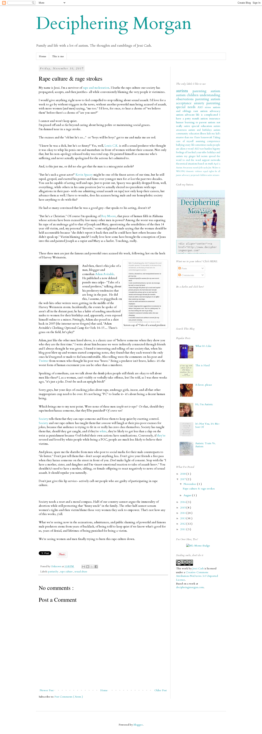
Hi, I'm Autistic (204, 404)
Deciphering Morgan (114, 23)
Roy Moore (108, 216)
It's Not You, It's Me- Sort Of (207, 425)
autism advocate (186, 115)
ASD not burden (203, 148)
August (188, 495)
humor (180, 122)
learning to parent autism (201, 122)
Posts (184, 268)
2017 (183, 479)
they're (161, 436)
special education (202, 126)
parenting (203, 99)
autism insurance (210, 118)
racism (205, 156)
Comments (187, 275)
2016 (183, 502)
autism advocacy (210, 111)
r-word (190, 148)
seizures (216, 175)
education (194, 133)
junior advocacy (183, 175)
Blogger (138, 725)
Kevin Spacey (84, 175)
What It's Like (203, 346)
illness (203, 133)
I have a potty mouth (198, 116)
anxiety (200, 103)
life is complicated (207, 115)
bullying (180, 145)
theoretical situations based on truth (195, 163)
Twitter (44, 361)
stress (209, 107)
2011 (183, 529)
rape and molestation (96, 88)
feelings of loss (184, 152)
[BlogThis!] (88, 567)
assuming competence (208, 141)
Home (42, 56)
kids (209, 133)
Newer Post (47, 690)
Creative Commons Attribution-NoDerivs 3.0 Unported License (197, 576)
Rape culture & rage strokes (199, 488)
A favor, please (203, 385)
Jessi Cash (198, 568)
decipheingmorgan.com (190, 587)
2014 (183, 513)
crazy (188, 145)
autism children (188, 95)
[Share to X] (92, 567)
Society (44, 419)
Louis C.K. (111, 146)
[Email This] (83, 567)
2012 (183, 524)
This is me (58, 56)
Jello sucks (204, 167)
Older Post (160, 690)
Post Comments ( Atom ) (68, 696)
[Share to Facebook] (96, 567)
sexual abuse (80, 571)
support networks (211, 160)
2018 (183, 474)
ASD (201, 107)
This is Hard (202, 365)
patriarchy (53, 571)
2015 (183, 507)
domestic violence (194, 171)
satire (210, 175)
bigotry (216, 148)
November (190, 484)
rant (196, 111)
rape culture (66, 571)
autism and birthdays (200, 130)
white (103, 431)
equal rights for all (211, 171)
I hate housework (203, 137)
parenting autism (206, 91)
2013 (183, 518)
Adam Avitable (104, 274)
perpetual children (199, 175)
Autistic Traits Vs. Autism (205, 444)
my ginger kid (192, 156)
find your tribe (199, 152)
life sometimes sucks (202, 145)
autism (184, 91)
